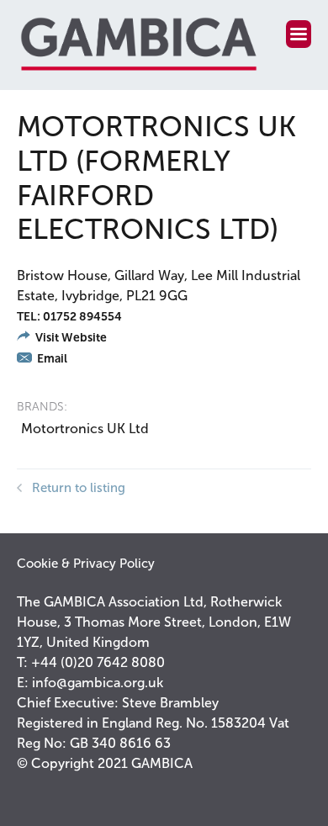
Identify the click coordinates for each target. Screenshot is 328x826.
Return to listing (78, 487)
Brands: (42, 407)
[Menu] (298, 34)
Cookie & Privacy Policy (86, 563)
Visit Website (70, 338)
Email (50, 359)
